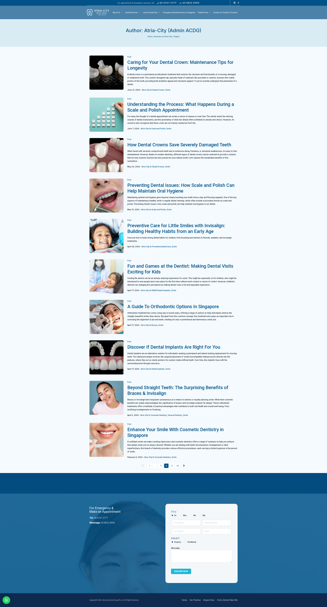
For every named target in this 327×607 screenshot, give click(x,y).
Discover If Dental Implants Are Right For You (173, 347)
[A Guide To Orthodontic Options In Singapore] (106, 317)
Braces (154, 325)
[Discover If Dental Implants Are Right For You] (106, 357)
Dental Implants (157, 369)
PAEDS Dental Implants (160, 290)
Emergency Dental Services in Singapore (179, 12)
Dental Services (131, 12)
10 (177, 466)
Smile (167, 90)
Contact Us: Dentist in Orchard (225, 12)
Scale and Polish (158, 129)
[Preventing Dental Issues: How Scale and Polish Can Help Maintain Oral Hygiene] (106, 196)
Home (150, 37)
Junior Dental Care (150, 12)
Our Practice (195, 600)
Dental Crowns (158, 90)
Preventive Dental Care (161, 247)
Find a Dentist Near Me (227, 600)
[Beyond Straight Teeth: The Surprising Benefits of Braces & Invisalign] (106, 398)
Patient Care (203, 12)
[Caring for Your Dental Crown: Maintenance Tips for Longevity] (106, 73)
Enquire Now (208, 600)
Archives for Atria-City (163, 37)
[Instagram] (234, 3)
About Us (116, 12)
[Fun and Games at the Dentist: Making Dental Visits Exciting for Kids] (106, 276)
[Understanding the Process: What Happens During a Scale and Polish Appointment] (106, 115)
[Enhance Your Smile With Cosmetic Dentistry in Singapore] (106, 440)
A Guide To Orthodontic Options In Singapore (173, 306)
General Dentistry (175, 415)
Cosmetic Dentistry (159, 415)
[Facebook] (238, 3)
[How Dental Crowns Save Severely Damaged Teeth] (106, 155)
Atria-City (146, 90)
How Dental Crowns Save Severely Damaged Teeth (179, 145)
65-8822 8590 (108, 522)
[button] (6, 600)
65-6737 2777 (101, 517)
